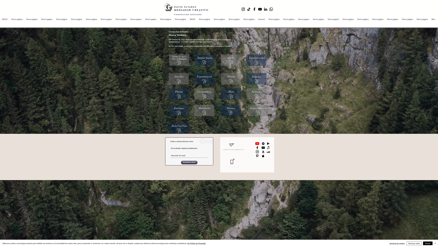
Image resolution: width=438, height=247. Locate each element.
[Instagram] (243, 9)
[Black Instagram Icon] (257, 152)
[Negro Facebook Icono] (257, 148)
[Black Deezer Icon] (268, 152)
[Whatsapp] (271, 9)
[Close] (435, 243)
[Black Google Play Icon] (268, 144)
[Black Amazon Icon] (263, 152)
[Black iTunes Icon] (268, 148)
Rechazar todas (414, 243)
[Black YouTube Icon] (263, 148)
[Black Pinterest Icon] (257, 156)
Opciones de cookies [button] (397, 243)
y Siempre (179, 57)
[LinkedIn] (265, 9)
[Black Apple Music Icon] (263, 156)
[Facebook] (254, 9)
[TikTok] (249, 9)
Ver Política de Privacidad (196, 243)
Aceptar (428, 243)
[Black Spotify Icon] (263, 144)
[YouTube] (260, 9)
